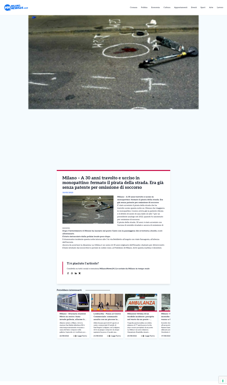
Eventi (194, 7)
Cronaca (133, 7)
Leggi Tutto (82, 336)
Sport (203, 7)
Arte (211, 7)
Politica (144, 7)
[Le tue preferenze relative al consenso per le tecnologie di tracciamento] (223, 381)
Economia (155, 7)
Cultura (167, 7)
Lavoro (220, 7)
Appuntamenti (180, 7)
